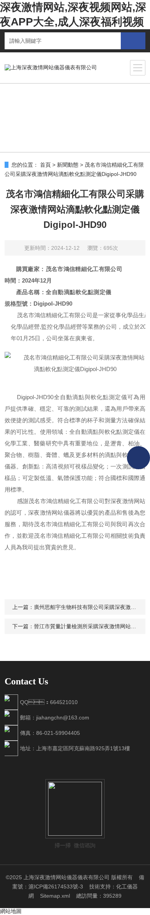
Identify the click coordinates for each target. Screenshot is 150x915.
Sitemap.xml (55, 896)
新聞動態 (67, 165)
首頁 (45, 165)
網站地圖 (11, 911)
